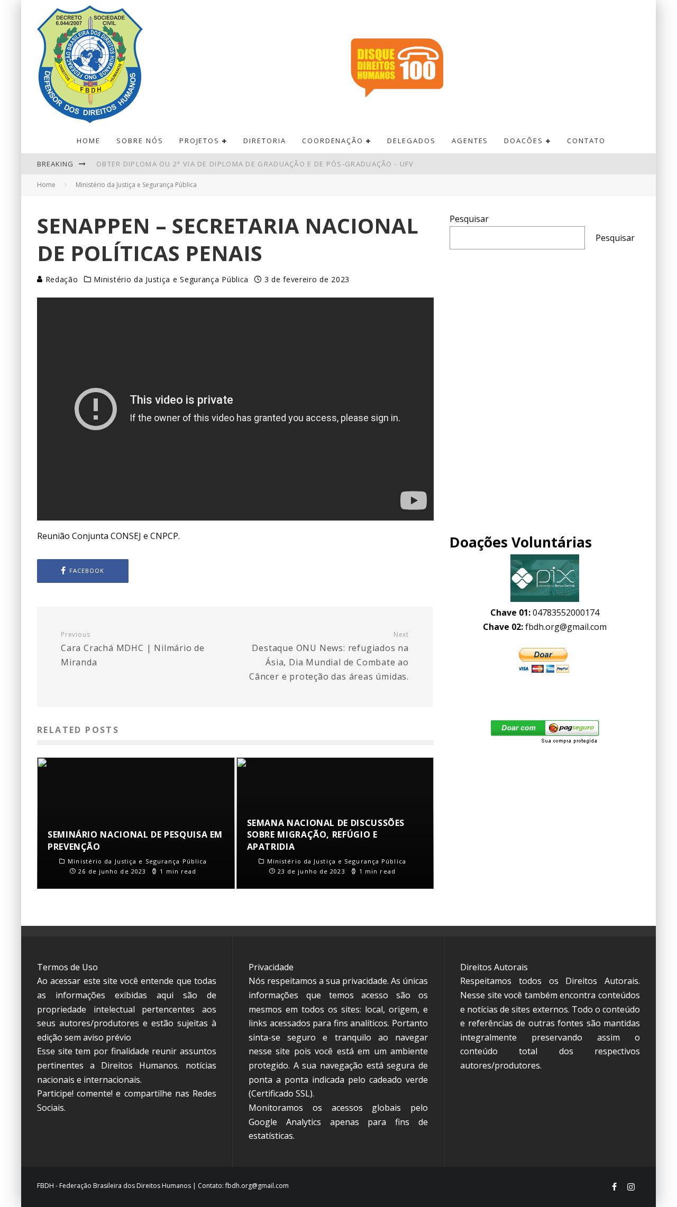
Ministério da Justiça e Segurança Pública (171, 279)
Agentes (470, 140)
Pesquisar (469, 219)
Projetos (199, 140)
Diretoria (264, 140)
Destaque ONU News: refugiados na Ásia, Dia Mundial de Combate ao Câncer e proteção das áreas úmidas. (329, 656)
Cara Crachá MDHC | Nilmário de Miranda (133, 649)
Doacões (523, 140)
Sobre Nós (139, 140)
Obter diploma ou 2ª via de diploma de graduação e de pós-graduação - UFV (255, 164)
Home (88, 140)
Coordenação (332, 140)
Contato (586, 140)
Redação (60, 279)
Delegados (411, 140)
